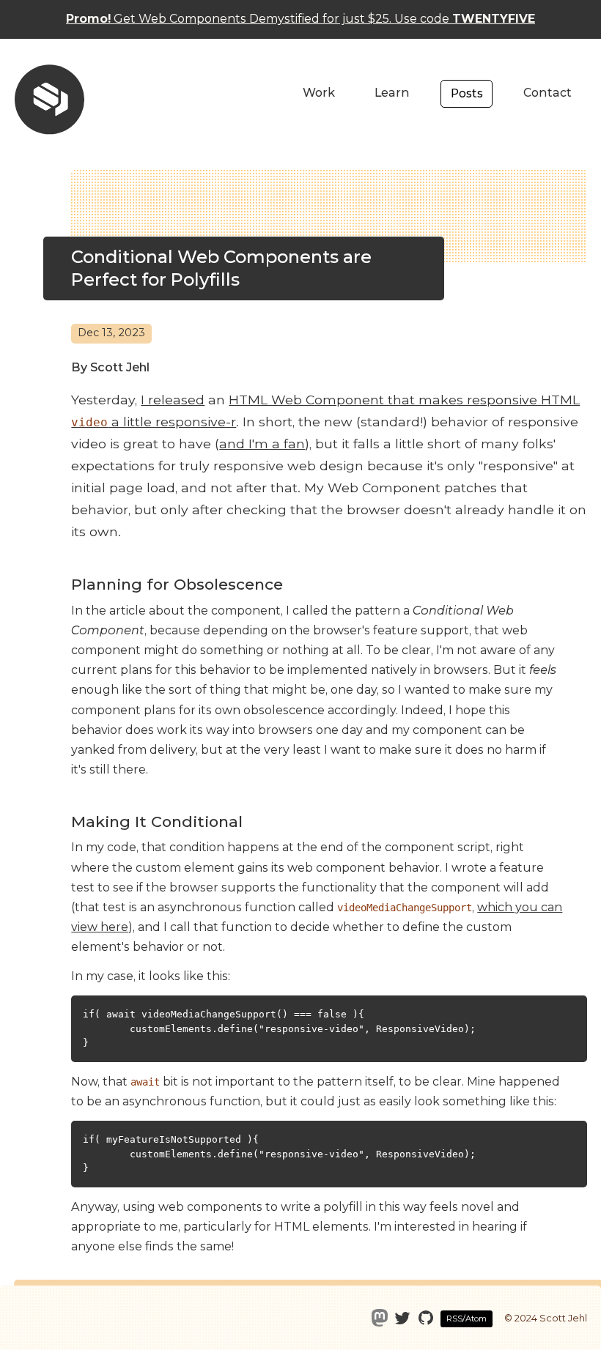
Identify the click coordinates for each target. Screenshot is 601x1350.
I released (172, 399)
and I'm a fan (262, 443)
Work (319, 93)
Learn (392, 93)
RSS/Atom (466, 1318)
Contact (547, 93)
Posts (467, 93)
